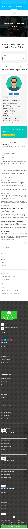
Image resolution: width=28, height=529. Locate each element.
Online (14, 66)
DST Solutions (21, 520)
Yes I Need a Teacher (14, 526)
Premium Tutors (4, 381)
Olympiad (3, 397)
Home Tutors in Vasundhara (6, 484)
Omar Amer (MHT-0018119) (10, 96)
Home (9, 29)
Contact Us (4, 524)
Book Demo (16, 94)
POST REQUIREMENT (9, 134)
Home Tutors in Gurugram (6, 446)
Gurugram (3, 259)
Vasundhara (3, 262)
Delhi (2, 250)
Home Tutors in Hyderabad (6, 449)
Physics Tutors (3, 499)
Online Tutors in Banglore (5, 425)
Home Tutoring (4, 346)
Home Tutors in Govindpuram (6, 464)
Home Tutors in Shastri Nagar (6, 468)
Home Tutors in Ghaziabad (6, 440)
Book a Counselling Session (6, 356)
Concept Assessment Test (5, 359)
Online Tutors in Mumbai (5, 428)
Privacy (10, 524)
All (6, 66)
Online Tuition (3, 353)
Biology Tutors (3, 508)
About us (4, 522)
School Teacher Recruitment (6, 378)
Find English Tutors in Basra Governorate (10, 293)
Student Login (17, 522)
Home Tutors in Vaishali (5, 474)
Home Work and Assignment (6, 362)
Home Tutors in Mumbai (5, 456)
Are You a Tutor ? (19, 6)
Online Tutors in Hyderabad (6, 421)
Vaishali (2, 268)
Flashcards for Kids (4, 365)
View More (4, 430)
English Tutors (3, 505)
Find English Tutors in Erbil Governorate (9, 290)
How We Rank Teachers (5, 391)
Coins (2, 384)
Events (22, 522)
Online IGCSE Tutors (5, 279)
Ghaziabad (3, 253)
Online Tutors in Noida (5, 409)
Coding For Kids (4, 394)
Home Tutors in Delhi (5, 443)
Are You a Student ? (8, 6)
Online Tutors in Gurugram (6, 418)
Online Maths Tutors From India (8, 276)
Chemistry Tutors (4, 502)
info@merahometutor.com (11, 327)
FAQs (19, 524)
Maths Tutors (3, 492)
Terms (15, 524)
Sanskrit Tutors (4, 511)
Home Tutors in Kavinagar (6, 480)
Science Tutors (4, 495)
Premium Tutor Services (5, 349)
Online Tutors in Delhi (5, 415)
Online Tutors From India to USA (8, 270)
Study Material (3, 369)
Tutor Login (10, 522)
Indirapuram (3, 265)
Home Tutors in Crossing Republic (7, 471)
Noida (2, 256)
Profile (10, 94)
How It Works (3, 387)
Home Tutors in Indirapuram (6, 477)
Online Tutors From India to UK (7, 273)
